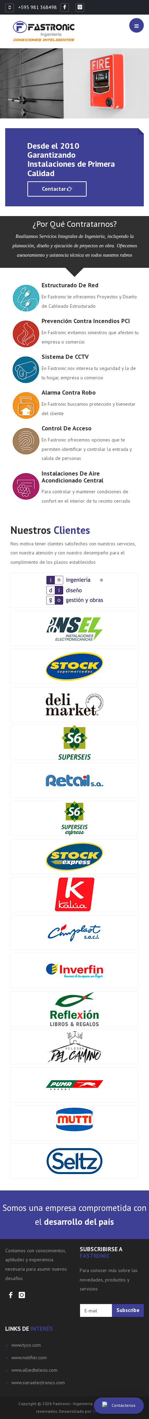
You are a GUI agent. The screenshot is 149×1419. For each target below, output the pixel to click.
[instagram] (81, 7)
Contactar (54, 188)
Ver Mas (20, 104)
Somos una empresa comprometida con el (74, 1214)
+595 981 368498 (37, 7)
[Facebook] (66, 7)
